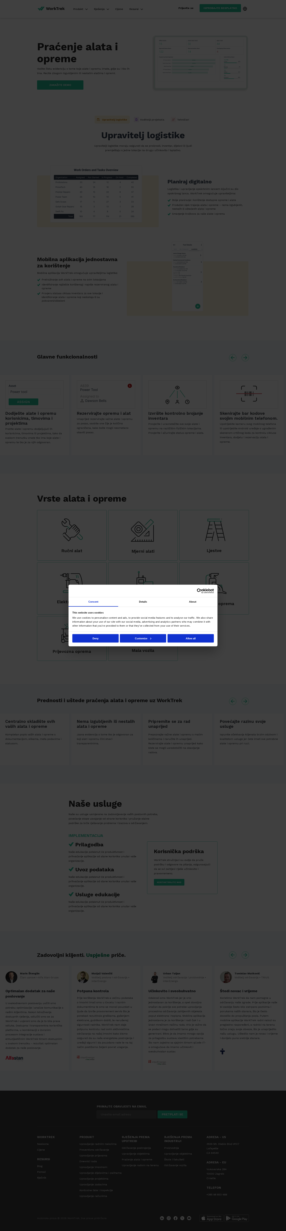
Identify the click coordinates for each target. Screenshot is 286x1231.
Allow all (191, 638)
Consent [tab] (93, 601)
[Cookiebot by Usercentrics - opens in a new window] (199, 590)
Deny (95, 638)
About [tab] (192, 601)
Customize (141, 638)
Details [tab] (143, 601)
